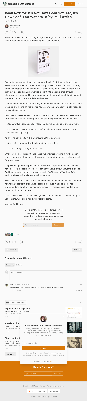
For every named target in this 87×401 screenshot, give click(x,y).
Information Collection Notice (43, 355)
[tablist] (14, 265)
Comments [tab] (10, 265)
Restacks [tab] (19, 265)
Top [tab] (7, 302)
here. (21, 204)
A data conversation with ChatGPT (17, 311)
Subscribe (69, 4)
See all (9, 354)
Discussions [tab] (21, 302)
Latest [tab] (13, 302)
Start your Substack (38, 391)
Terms (49, 386)
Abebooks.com (57, 287)
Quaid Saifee (14, 284)
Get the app (54, 391)
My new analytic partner (17, 308)
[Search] (56, 4)
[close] (64, 316)
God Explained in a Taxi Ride (61, 172)
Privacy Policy (59, 355)
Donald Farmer (15, 25)
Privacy (42, 386)
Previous (13, 250)
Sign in (80, 4)
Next (75, 250)
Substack (33, 396)
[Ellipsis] (81, 284)
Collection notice (58, 386)
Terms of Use (54, 353)
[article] (43, 312)
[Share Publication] (61, 4)
